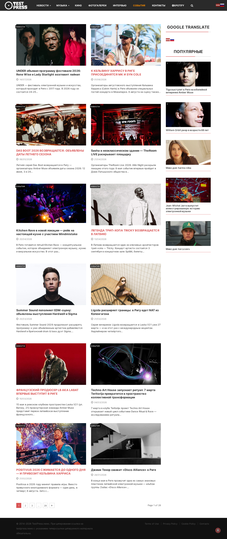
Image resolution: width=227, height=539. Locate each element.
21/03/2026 (100, 319)
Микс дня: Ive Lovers (178, 249)
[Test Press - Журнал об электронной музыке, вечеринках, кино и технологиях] (18, 5)
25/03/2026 (25, 319)
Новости (43, 5)
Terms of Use (152, 523)
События (139, 5)
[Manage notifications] (218, 530)
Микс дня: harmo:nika (178, 167)
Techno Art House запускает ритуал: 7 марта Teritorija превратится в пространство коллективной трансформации (123, 393)
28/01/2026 (100, 474)
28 (45, 505)
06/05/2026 (25, 159)
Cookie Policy (188, 523)
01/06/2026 (100, 79)
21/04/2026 (100, 159)
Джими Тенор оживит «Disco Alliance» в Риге (123, 470)
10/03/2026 (25, 398)
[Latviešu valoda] (168, 39)
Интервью (119, 5)
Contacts (204, 523)
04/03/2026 (100, 402)
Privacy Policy (170, 523)
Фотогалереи (97, 5)
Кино (78, 5)
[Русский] (172, 39)
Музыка (61, 5)
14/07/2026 (25, 79)
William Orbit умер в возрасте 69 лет (187, 130)
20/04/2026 (25, 239)
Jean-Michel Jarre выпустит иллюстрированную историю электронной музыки (183, 208)
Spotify (179, 5)
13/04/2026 (100, 239)
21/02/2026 (25, 478)
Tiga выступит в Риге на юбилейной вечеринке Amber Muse (186, 91)
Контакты (159, 5)
